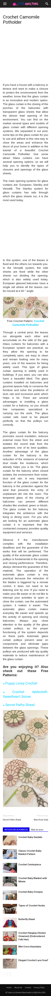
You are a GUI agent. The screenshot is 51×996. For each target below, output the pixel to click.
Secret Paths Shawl (20, 705)
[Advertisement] (25, 56)
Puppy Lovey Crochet (21, 683)
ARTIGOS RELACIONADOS (16, 830)
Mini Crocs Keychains (29, 946)
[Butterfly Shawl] (10, 922)
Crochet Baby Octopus (30, 891)
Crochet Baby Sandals (30, 837)
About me (18, 987)
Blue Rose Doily (41, 819)
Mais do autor (37, 830)
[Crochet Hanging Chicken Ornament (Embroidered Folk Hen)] (10, 936)
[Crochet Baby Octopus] (10, 895)
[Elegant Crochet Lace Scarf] (10, 963)
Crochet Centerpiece (29, 864)
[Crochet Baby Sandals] (10, 840)
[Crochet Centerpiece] (10, 868)
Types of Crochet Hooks (31, 905)
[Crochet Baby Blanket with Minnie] (10, 881)
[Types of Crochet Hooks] (10, 909)
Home (9, 987)
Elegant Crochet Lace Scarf (33, 960)
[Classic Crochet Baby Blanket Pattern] (10, 854)
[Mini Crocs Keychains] (10, 950)
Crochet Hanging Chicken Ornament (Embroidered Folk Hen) (32, 936)
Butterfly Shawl (26, 919)
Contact (28, 987)
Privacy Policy (39, 987)
